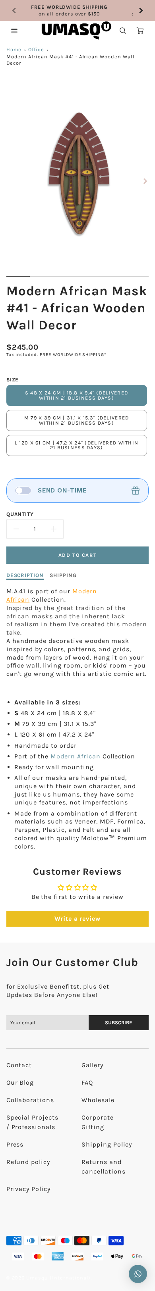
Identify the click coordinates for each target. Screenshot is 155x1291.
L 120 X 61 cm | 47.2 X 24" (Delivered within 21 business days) (76, 445)
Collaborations (30, 1100)
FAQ (87, 1082)
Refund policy (28, 1162)
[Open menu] (14, 30)
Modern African (75, 756)
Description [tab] (25, 575)
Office (36, 49)
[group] (77, 10)
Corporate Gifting (97, 1122)
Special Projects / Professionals (32, 1122)
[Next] (141, 11)
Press (15, 1144)
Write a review (77, 918)
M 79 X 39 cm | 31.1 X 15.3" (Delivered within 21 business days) (76, 420)
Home (14, 49)
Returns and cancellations (103, 1166)
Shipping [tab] (63, 575)
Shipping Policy (106, 1144)
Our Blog (20, 1082)
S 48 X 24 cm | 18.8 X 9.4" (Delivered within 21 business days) (76, 395)
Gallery (92, 1065)
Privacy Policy (28, 1189)
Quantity (20, 514)
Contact (19, 1065)
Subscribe (118, 1022)
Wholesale (97, 1100)
